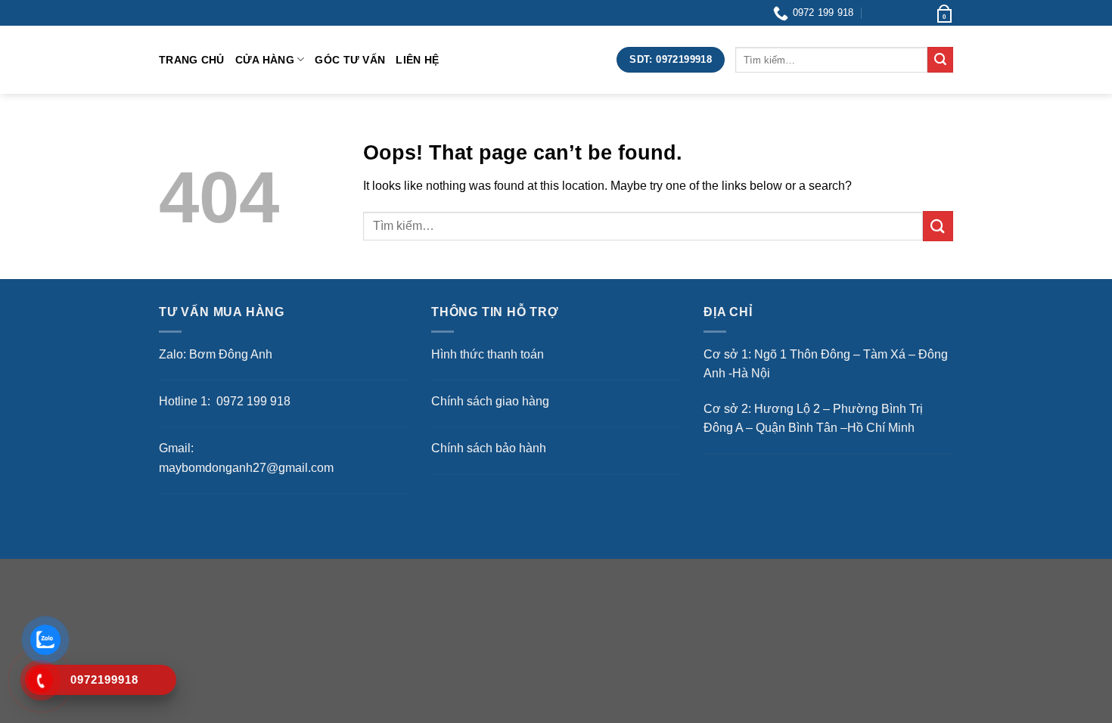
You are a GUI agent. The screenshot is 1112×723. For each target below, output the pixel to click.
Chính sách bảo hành (488, 448)
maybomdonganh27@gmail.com (246, 467)
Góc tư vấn (350, 60)
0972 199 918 (251, 401)
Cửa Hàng (264, 60)
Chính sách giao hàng (490, 401)
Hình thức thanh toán (487, 354)
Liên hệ (417, 60)
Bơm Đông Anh (230, 354)
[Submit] (940, 60)
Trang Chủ (192, 60)
